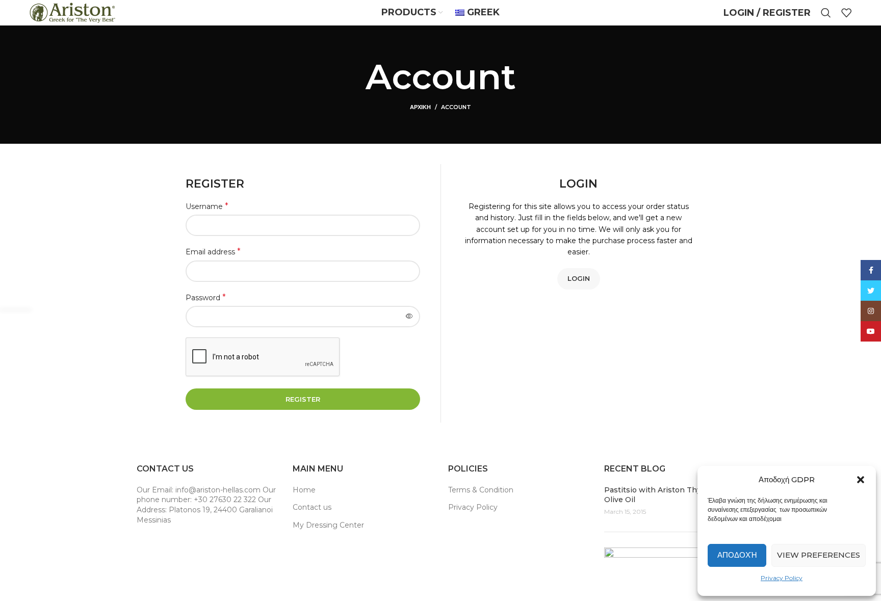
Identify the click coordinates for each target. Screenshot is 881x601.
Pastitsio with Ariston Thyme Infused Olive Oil (673, 495)
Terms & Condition (480, 489)
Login (578, 278)
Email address (213, 251)
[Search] (826, 13)
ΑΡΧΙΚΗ (420, 107)
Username (207, 206)
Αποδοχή (737, 555)
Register (303, 399)
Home (304, 489)
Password (206, 297)
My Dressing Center (328, 525)
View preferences (818, 555)
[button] (861, 480)
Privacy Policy (781, 578)
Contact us (312, 507)
